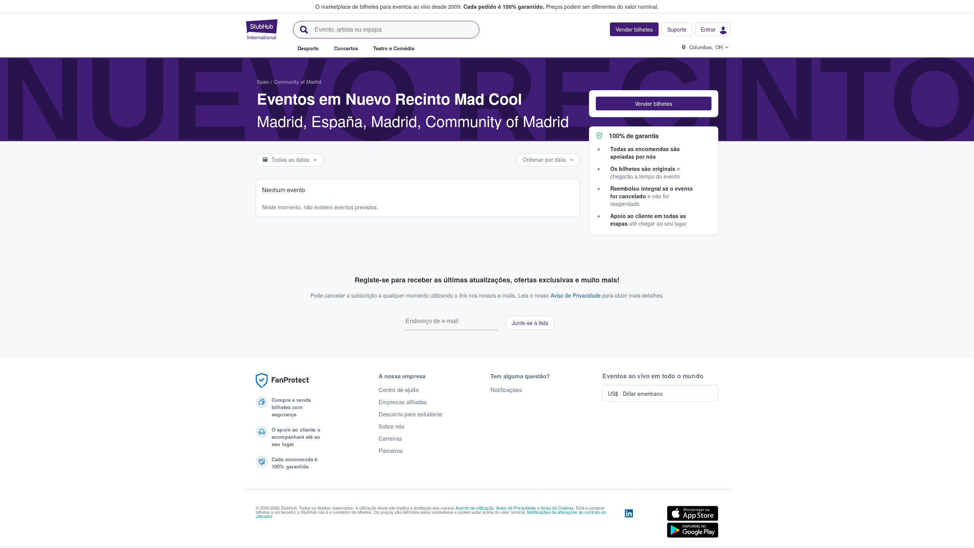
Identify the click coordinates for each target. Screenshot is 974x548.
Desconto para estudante (410, 414)
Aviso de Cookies (557, 508)
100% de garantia (634, 135)
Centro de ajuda (399, 390)
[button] (653, 103)
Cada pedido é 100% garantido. (503, 6)
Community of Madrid (297, 81)
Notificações (506, 390)
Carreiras (390, 438)
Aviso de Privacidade (576, 295)
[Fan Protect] (283, 381)
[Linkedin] (628, 523)
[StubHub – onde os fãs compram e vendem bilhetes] (262, 29)
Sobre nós (391, 426)
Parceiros (391, 451)
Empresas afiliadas (403, 402)
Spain (263, 81)
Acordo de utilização (474, 508)
